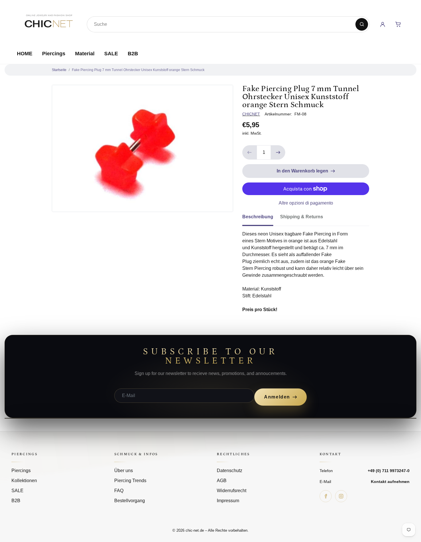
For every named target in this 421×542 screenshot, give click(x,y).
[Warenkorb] (398, 24)
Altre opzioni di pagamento (306, 203)
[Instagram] (341, 496)
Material (85, 53)
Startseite (59, 70)
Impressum (228, 500)
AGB (222, 480)
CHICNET (251, 114)
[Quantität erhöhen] (278, 152)
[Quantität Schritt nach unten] (249, 152)
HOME (24, 53)
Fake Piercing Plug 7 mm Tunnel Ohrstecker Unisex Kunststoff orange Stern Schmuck (138, 70)
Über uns (123, 470)
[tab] (261, 218)
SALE (111, 53)
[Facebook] (326, 496)
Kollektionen (24, 480)
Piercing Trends (130, 480)
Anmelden (277, 396)
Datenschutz (229, 470)
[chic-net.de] (48, 23)
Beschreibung (257, 216)
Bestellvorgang (129, 500)
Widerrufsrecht (231, 490)
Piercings (53, 53)
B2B (133, 53)
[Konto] (383, 24)
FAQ (118, 490)
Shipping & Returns (301, 216)
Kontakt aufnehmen (390, 481)
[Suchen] (361, 24)
